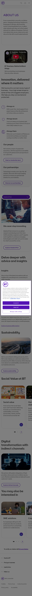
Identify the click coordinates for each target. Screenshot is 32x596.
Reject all (16, 307)
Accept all (16, 303)
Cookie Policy (13, 298)
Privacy (18, 298)
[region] (16, 298)
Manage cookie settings (16, 311)
